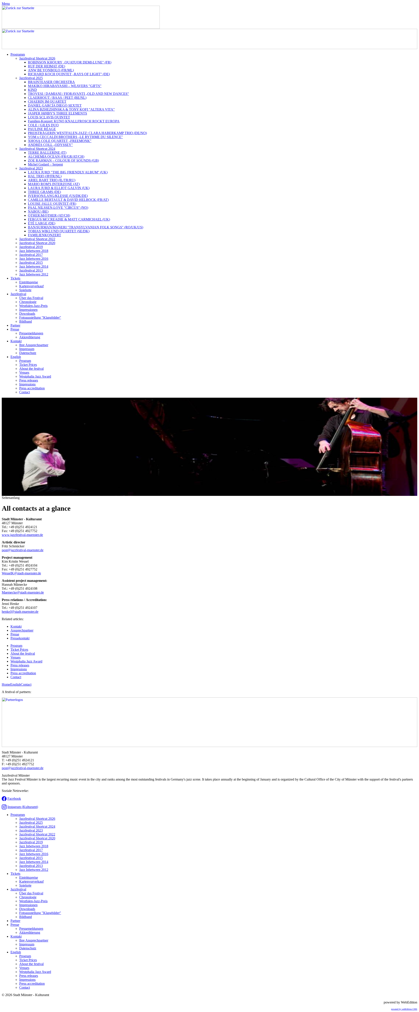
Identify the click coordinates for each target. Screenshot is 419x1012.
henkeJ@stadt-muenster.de (20, 611)
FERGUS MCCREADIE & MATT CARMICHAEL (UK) (69, 219)
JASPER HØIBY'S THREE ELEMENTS (57, 113)
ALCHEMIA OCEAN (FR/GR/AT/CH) (56, 156)
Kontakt (16, 341)
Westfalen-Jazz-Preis (33, 306)
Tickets (15, 278)
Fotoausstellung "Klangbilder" (40, 317)
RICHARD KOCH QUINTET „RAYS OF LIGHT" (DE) (69, 74)
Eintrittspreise (28, 282)
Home (6, 684)
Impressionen (28, 310)
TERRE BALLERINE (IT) (47, 152)
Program (25, 361)
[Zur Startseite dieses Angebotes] (81, 27)
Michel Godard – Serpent (45, 164)
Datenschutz (27, 353)
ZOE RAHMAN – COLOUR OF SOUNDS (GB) (63, 160)
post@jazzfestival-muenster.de (22, 550)
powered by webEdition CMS (404, 1009)
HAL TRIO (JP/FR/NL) (45, 176)
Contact (24, 392)
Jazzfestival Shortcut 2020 (37, 243)
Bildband (25, 321)
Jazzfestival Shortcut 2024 (37, 149)
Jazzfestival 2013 (31, 270)
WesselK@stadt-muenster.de (21, 573)
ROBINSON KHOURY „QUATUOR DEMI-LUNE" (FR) (69, 62)
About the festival (31, 368)
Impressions (27, 384)
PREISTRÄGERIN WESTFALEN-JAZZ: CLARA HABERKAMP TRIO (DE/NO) (87, 133)
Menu (6, 3)
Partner (15, 325)
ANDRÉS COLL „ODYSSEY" (50, 145)
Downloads (27, 313)
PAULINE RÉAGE (42, 129)
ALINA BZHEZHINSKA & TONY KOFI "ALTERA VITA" (71, 109)
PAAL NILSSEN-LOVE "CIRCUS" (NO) (58, 207)
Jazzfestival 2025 (31, 78)
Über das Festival (31, 298)
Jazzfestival (18, 294)
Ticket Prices (28, 364)
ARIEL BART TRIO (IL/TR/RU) (51, 180)
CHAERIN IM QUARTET (47, 101)
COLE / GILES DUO (43, 125)
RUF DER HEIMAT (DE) (46, 66)
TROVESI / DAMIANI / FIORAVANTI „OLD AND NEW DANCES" (78, 94)
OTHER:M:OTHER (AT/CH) (49, 215)
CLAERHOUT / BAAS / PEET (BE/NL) (57, 97)
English (15, 357)
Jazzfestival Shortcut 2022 (37, 239)
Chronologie (27, 302)
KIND (32, 90)
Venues (24, 372)
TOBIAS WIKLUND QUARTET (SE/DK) (58, 231)
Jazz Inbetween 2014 (33, 266)
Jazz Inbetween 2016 (33, 258)
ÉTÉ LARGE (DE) (41, 223)
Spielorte (25, 290)
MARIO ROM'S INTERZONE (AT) (54, 184)
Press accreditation (32, 388)
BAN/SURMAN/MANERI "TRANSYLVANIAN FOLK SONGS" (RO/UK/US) (85, 227)
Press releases (28, 380)
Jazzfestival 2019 (31, 247)
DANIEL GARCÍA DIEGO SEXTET (55, 105)
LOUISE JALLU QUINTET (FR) (52, 203)
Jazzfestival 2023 (31, 168)
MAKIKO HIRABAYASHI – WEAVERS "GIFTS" (64, 86)
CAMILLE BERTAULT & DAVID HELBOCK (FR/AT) (68, 200)
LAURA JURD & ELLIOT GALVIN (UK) (58, 188)
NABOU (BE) (38, 211)
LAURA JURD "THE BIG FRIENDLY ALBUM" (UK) (68, 172)
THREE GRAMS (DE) (44, 192)
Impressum (26, 349)
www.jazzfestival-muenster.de (22, 535)
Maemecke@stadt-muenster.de (23, 592)
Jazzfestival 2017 (31, 255)
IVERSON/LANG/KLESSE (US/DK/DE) (58, 196)
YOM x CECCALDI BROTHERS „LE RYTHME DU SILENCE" (75, 137)
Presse (14, 329)
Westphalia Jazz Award (35, 376)
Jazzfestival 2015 (31, 262)
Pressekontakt (19, 638)
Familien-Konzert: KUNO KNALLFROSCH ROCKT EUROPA (74, 121)
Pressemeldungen (31, 333)
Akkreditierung (29, 337)
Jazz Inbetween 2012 (33, 274)
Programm (17, 54)
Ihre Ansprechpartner (33, 345)
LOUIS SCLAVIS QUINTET (49, 117)
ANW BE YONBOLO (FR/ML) (51, 70)
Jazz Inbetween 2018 (33, 251)
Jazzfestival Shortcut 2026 (37, 58)
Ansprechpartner (21, 630)
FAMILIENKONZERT (44, 235)
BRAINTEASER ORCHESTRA (51, 82)
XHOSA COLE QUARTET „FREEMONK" (59, 141)
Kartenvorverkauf (31, 286)
